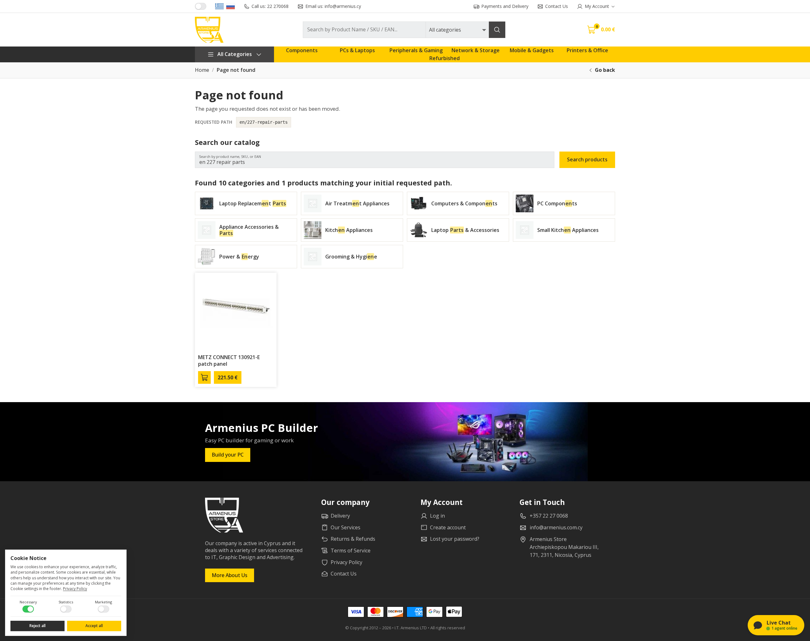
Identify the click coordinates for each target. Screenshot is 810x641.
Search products (587, 159)
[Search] (497, 30)
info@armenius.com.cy (556, 527)
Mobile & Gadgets (532, 50)
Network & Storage (476, 50)
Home (202, 70)
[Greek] (219, 6)
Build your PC (228, 454)
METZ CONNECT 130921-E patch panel (229, 360)
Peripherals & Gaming (416, 50)
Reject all (37, 625)
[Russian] (230, 6)
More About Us (229, 575)
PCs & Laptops (357, 50)
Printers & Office (587, 50)
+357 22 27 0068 (549, 515)
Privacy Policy (75, 588)
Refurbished (444, 58)
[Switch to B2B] (200, 6)
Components (302, 50)
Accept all (94, 625)
